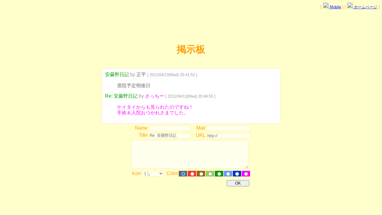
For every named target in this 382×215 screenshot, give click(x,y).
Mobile (335, 7)
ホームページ (365, 7)
